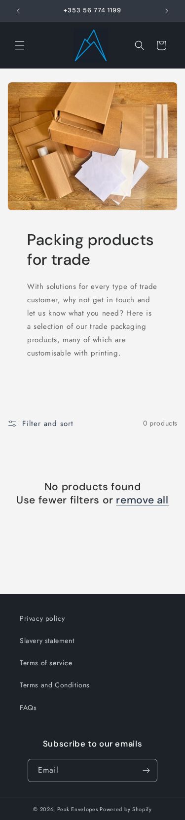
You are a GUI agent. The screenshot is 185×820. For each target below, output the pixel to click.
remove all (142, 500)
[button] (20, 45)
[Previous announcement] (18, 11)
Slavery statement (47, 640)
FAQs (28, 708)
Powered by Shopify (126, 809)
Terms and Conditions (55, 685)
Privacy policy (42, 618)
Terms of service (46, 663)
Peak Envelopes (77, 809)
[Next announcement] (167, 11)
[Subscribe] (146, 770)
